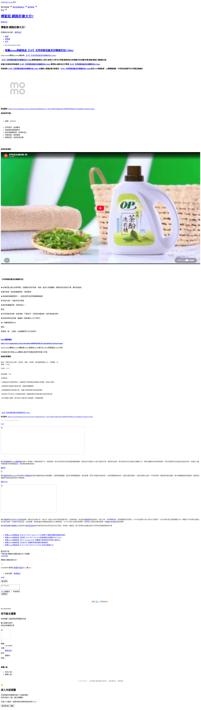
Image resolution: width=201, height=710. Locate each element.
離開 (12, 706)
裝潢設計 (17, 573)
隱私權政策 (112, 681)
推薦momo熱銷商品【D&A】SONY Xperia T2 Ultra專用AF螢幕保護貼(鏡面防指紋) (35, 535)
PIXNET (84, 681)
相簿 (6, 36)
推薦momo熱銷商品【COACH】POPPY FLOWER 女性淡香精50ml (29, 545)
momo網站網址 (6, 339)
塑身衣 (3, 468)
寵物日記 (18, 32)
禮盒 (107, 522)
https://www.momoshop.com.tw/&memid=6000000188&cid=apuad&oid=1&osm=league (32, 343)
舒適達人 (15, 526)
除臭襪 (6, 461)
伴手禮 (113, 522)
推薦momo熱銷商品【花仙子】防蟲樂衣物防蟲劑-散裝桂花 (26, 542)
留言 (21, 568)
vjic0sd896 (4, 556)
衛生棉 (6, 526)
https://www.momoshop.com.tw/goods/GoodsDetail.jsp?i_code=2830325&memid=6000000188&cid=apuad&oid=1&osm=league (51, 109)
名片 (6, 41)
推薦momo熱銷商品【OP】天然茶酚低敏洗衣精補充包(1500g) (39, 50)
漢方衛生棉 (30, 526)
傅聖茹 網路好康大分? (17, 16)
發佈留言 (4, 594)
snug (2, 424)
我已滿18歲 (5, 706)
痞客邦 (16, 568)
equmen (14, 475)
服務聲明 (120, 681)
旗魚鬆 (87, 519)
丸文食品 (20, 519)
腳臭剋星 (18, 461)
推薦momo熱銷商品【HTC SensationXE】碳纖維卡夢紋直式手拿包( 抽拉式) (32, 540)
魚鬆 (2, 482)
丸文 (6, 482)
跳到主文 (4, 22)
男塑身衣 (28, 475)
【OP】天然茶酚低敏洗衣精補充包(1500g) (40, 55)
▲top (3, 577)
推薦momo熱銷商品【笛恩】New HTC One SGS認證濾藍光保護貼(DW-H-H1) (33, 537)
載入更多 (4, 581)
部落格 (7, 39)
